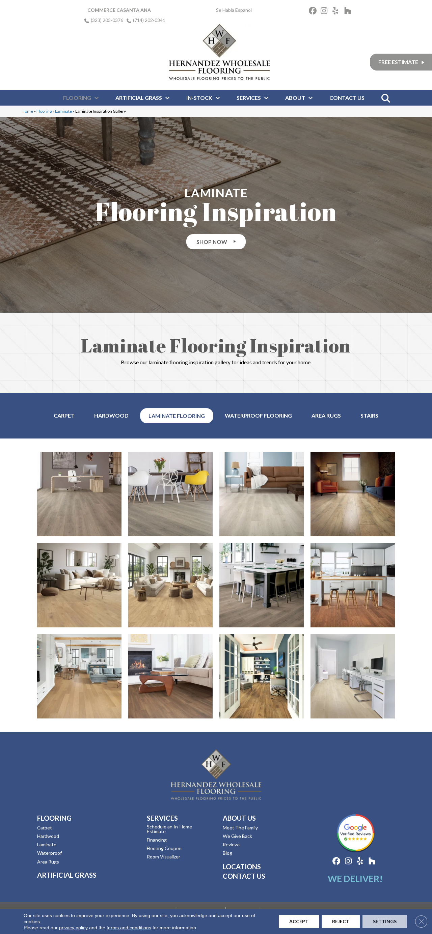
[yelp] (337, 12)
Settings (385, 921)
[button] (216, 241)
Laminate (63, 111)
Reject (340, 921)
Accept (298, 921)
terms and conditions (129, 927)
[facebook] (314, 12)
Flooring (44, 111)
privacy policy (73, 927)
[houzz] (349, 12)
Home (27, 111)
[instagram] (325, 12)
